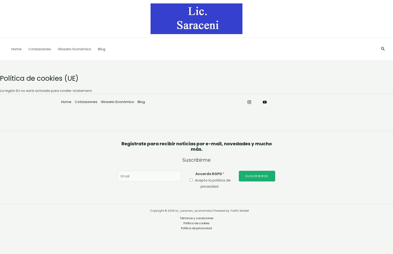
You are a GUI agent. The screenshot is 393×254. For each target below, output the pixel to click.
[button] (383, 49)
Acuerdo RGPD (209, 173)
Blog (101, 49)
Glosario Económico (74, 49)
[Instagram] (249, 102)
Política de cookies (196, 223)
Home (16, 49)
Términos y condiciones (196, 218)
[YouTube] (265, 102)
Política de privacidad (196, 228)
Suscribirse (257, 176)
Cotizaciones (39, 49)
